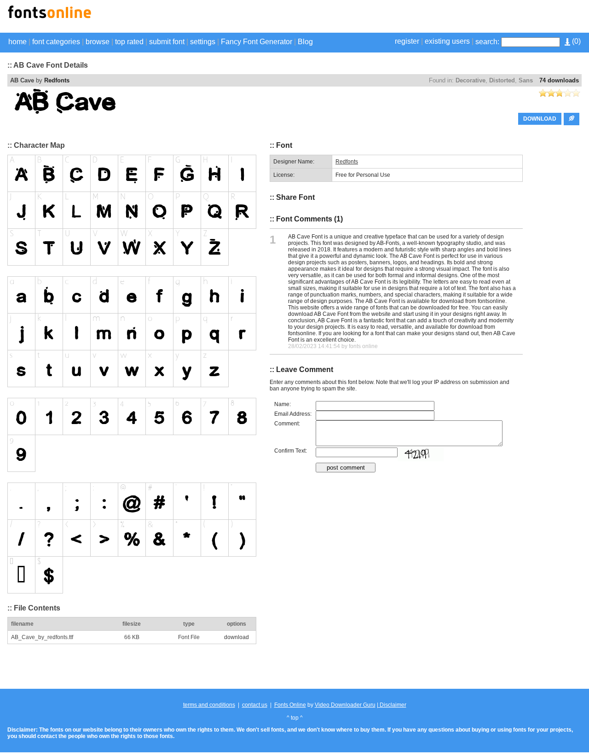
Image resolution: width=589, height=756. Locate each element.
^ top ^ (295, 718)
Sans (526, 80)
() (575, 41)
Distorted (502, 80)
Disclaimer (392, 705)
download (236, 637)
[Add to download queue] (571, 119)
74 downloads (559, 80)
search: (487, 42)
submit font (167, 42)
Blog (305, 42)
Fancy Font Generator (256, 42)
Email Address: (293, 414)
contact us (254, 705)
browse (98, 42)
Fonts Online (290, 705)
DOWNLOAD (539, 119)
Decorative (470, 80)
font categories (56, 42)
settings (202, 42)
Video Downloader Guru (345, 705)
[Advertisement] (474, 17)
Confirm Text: (290, 451)
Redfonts (56, 80)
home (17, 42)
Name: (282, 404)
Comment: (287, 423)
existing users (447, 41)
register (407, 41)
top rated (129, 42)
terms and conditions (209, 705)
